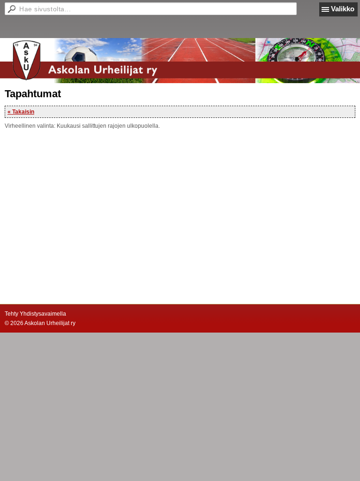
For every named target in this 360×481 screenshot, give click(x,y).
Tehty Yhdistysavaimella (35, 313)
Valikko (342, 9)
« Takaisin (21, 112)
